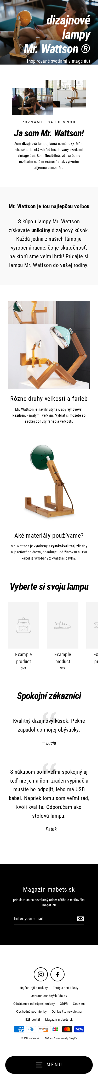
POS (47, 1038)
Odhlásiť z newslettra (67, 1011)
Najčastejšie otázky (34, 988)
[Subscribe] (80, 919)
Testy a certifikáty (65, 988)
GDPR (64, 1004)
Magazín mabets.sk (59, 1019)
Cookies (79, 1004)
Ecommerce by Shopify (65, 1038)
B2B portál (32, 1019)
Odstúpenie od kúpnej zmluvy (34, 1004)
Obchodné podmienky (31, 1011)
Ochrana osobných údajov (49, 996)
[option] (49, 32)
